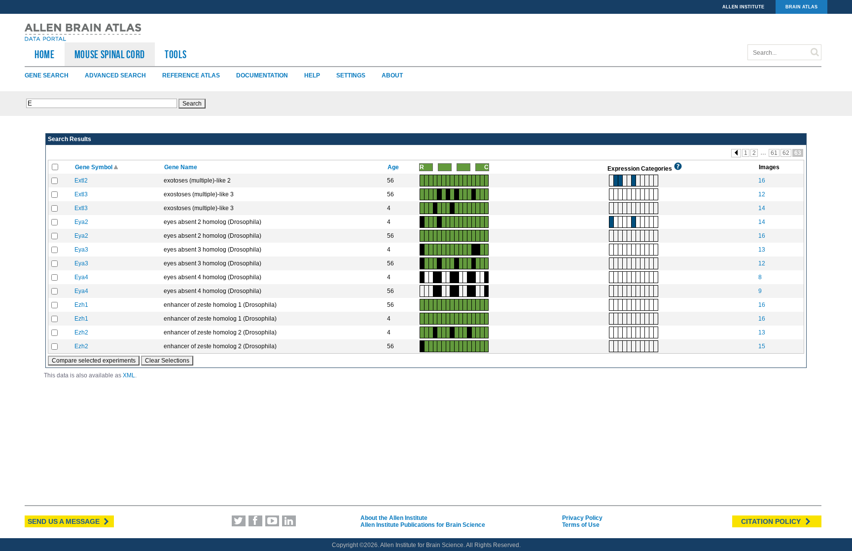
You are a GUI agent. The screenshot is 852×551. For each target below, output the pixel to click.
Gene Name (181, 167)
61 (774, 152)
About (392, 75)
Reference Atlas (191, 75)
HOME (45, 54)
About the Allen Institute (393, 517)
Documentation (262, 75)
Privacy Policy (582, 517)
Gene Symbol (94, 167)
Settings (350, 75)
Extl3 (81, 194)
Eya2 (81, 222)
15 (761, 346)
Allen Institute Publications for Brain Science (422, 524)
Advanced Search (115, 75)
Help (312, 75)
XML (129, 375)
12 (761, 194)
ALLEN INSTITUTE (743, 6)
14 (761, 208)
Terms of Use (581, 524)
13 (761, 249)
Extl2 (81, 180)
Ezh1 (81, 304)
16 (761, 180)
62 (785, 152)
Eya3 (81, 249)
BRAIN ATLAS (801, 6)
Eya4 (81, 277)
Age (394, 167)
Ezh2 (81, 332)
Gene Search (47, 75)
